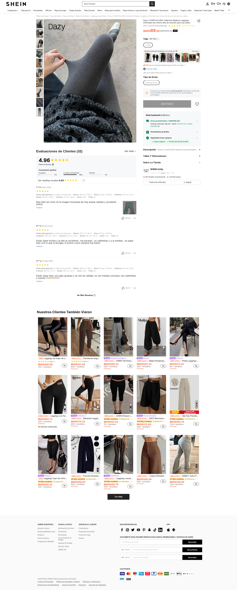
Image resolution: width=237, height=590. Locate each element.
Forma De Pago (85, 535)
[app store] (168, 531)
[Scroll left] (226, 10)
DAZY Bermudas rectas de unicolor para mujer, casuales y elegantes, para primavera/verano (151, 418)
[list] (142, 530)
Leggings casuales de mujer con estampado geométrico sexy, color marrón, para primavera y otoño (118, 478)
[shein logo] (16, 4)
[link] (213, 3)
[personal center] (207, 3)
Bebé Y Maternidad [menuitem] (222, 10)
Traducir (39, 208)
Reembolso (62, 535)
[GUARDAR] (197, 104)
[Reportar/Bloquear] (134, 218)
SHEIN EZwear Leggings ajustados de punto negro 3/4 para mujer (118, 416)
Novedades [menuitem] (38, 10)
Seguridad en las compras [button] (161, 138)
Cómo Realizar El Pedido (64, 539)
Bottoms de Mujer (82, 16)
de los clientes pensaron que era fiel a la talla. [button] (165, 65)
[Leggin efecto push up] (192, 57)
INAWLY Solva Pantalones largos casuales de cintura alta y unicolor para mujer (184, 476)
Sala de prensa (43, 538)
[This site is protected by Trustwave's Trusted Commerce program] (122, 579)
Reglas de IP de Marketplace (48, 585)
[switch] (82, 180)
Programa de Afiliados (46, 541)
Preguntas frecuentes (87, 532)
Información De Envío (66, 528)
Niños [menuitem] (99, 10)
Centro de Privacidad (45, 582)
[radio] (148, 45)
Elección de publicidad (97, 585)
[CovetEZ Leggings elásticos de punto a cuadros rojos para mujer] (185, 57)
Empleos (41, 535)
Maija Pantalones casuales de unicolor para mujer (151, 361)
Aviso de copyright (69, 585)
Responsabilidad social (46, 532)
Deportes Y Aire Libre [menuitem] (203, 10)
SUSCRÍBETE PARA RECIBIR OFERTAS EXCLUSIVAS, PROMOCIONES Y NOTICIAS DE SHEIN (156, 537)
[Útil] (123, 218)
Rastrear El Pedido (65, 543)
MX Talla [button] (153, 39)
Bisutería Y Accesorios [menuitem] (159, 10)
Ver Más (118, 497)
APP (168, 524)
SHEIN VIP (62, 550)
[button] (224, 3)
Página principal (42, 16)
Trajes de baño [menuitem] (75, 10)
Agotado (167, 104)
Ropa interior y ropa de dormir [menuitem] (135, 10)
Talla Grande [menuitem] (89, 10)
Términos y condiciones (91, 582)
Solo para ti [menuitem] (26, 10)
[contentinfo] (161, 573)
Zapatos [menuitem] (174, 10)
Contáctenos (83, 528)
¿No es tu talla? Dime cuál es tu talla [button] (157, 73)
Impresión (82, 585)
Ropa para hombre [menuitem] (112, 10)
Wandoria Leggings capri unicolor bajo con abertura (85, 418)
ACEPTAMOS (125, 569)
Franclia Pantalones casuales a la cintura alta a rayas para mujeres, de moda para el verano (85, 476)
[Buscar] (152, 3)
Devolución (62, 532)
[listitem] (148, 57)
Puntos (81, 538)
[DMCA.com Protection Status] (128, 579)
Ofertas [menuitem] (48, 10)
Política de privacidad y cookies (68, 582)
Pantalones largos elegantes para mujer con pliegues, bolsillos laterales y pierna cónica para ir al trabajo (85, 358)
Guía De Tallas (63, 546)
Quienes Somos (44, 528)
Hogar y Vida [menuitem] (186, 10)
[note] (48, 426)
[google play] (174, 531)
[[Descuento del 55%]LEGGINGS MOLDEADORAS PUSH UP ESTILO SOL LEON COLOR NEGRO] (155, 57)
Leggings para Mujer (98, 16)
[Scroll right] (229, 10)
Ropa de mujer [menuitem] (60, 10)
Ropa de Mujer (55, 16)
